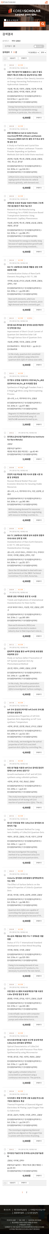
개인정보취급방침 (20, 1210)
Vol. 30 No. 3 (12, 233)
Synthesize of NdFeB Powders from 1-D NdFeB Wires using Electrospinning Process (25, 390)
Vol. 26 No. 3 (12, 563)
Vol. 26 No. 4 (12, 502)
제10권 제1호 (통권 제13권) (17, 452)
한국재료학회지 (13, 346)
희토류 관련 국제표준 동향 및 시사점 (21, 596)
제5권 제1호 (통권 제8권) (32, 1165)
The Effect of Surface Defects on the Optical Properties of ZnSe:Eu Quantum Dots (24, 888)
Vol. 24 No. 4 (12, 734)
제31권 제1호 (26, 346)
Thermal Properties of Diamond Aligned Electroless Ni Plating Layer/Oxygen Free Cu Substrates (25, 1108)
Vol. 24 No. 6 (12, 676)
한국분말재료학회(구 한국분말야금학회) (22, 102)
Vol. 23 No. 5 (12, 902)
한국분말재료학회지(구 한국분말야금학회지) (24, 96)
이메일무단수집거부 (37, 1210)
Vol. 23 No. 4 (12, 957)
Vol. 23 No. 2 (12, 1006)
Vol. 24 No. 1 (12, 789)
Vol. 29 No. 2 (12, 291)
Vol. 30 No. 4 (12, 169)
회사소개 (7, 1210)
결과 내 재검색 (12, 20)
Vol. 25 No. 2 (12, 618)
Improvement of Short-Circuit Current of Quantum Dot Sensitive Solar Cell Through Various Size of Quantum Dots (25, 335)
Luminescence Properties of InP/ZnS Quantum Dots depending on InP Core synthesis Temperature (24, 719)
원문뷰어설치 (19, 1213)
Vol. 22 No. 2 (12, 1122)
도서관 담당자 (32, 1213)
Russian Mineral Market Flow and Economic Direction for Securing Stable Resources (24, 484)
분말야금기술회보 (14, 449)
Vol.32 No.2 (12, 99)
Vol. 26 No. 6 (12, 406)
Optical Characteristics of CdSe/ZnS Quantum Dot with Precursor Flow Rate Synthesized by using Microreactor (24, 1050)
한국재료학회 (12, 349)
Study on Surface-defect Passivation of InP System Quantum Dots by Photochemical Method (24, 661)
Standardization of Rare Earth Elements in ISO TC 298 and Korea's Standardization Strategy (25, 545)
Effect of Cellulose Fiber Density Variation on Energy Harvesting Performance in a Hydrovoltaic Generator (25, 81)
